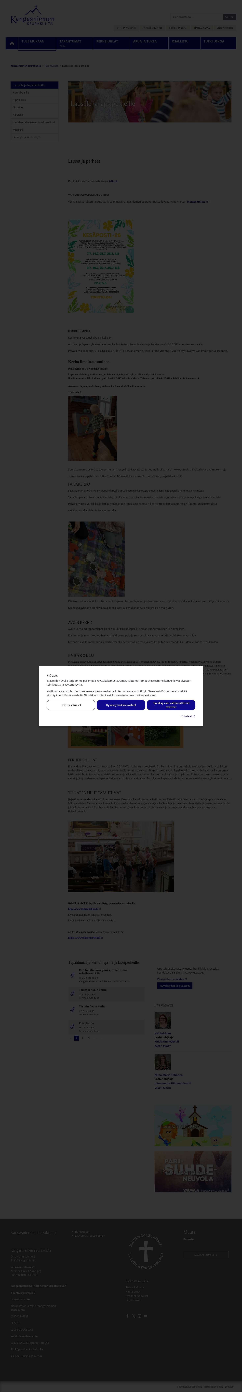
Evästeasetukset (71, 705)
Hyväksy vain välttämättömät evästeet (171, 705)
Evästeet (188, 716)
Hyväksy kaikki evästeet (121, 705)
